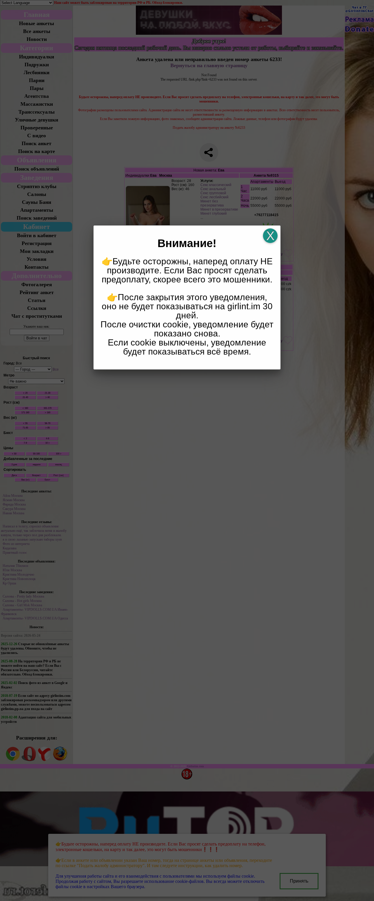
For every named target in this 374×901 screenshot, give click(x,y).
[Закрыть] (270, 235)
